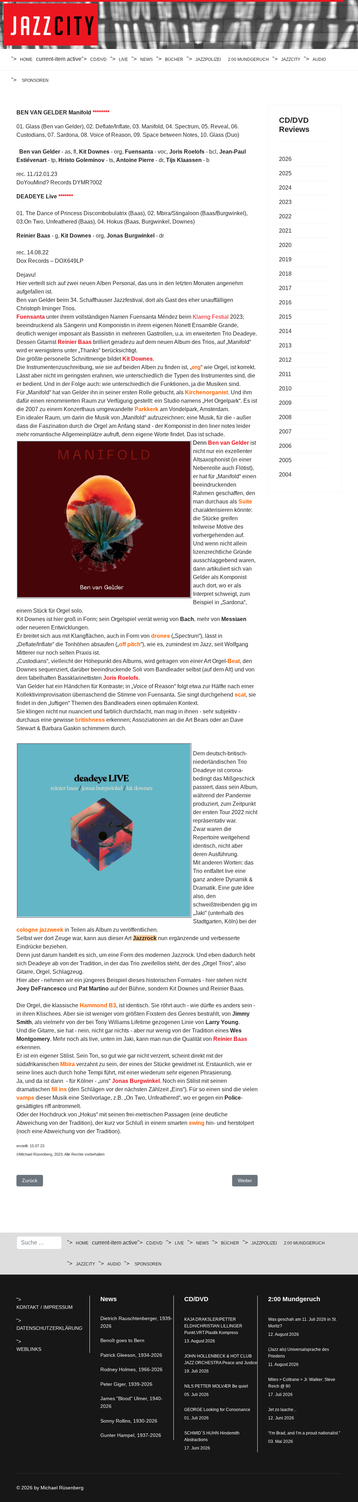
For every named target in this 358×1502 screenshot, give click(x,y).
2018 (285, 274)
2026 (285, 159)
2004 (285, 475)
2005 (285, 460)
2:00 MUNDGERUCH (248, 59)
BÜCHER (174, 59)
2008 (285, 417)
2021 (285, 231)
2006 (285, 446)
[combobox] (39, 1242)
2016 (285, 302)
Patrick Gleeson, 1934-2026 (131, 1355)
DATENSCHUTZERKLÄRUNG (49, 1328)
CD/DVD (98, 59)
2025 (285, 173)
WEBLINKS (28, 1349)
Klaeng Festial (211, 317)
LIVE (123, 59)
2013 (285, 345)
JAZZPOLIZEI (208, 59)
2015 (285, 317)
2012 (285, 360)
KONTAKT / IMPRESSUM (44, 1307)
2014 (285, 331)
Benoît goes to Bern (122, 1340)
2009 (285, 403)
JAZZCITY (290, 59)
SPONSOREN (35, 80)
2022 (285, 216)
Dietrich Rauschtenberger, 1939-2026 (136, 1322)
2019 (285, 259)
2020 (285, 245)
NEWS (146, 59)
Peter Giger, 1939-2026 (126, 1384)
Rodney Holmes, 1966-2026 (131, 1369)
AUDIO (319, 59)
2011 (285, 374)
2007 (285, 432)
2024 (285, 188)
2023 (285, 202)
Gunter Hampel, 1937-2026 (130, 1435)
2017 (285, 288)
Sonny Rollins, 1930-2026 (128, 1421)
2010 (285, 389)
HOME (26, 59)
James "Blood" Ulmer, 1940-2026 (131, 1402)
